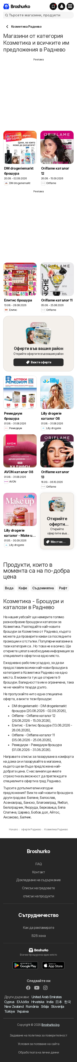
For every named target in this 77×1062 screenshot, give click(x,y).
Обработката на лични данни (38, 1052)
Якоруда (31, 807)
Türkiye (9, 1011)
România (32, 1006)
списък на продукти (38, 896)
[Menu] (70, 6)
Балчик (25, 817)
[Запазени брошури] (53, 6)
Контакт (38, 872)
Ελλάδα (23, 1002)
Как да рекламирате (38, 927)
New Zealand (14, 1006)
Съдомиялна (43, 588)
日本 (58, 1002)
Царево (24, 812)
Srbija (45, 1006)
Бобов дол (39, 812)
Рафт (63, 588)
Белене (32, 797)
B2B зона (38, 936)
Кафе (23, 588)
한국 (67, 1002)
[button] (61, 6)
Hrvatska (37, 1002)
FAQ (38, 864)
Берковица (47, 807)
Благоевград (46, 802)
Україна (22, 1011)
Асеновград (12, 802)
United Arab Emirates (46, 997)
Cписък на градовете (38, 888)
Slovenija (57, 1006)
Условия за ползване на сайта (38, 1044)
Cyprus (9, 1002)
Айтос (54, 812)
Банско (29, 802)
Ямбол (62, 802)
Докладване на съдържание (38, 880)
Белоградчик (13, 807)
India (49, 1002)
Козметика (11, 626)
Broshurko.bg (50, 1024)
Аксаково (10, 817)
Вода (9, 588)
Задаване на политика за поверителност (38, 1035)
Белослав (47, 797)
